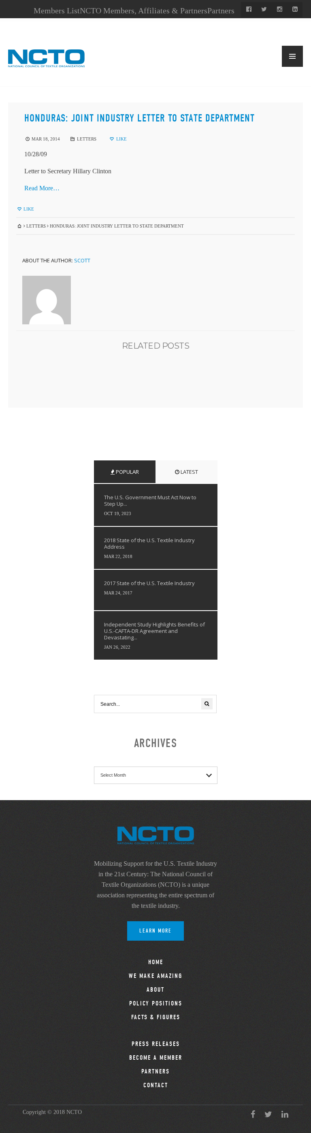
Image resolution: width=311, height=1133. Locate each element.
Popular (127, 471)
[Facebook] (248, 9)
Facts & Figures (155, 1017)
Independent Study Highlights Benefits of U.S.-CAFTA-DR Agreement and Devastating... (154, 631)
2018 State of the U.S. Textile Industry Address (149, 543)
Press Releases (156, 1044)
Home (155, 962)
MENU (292, 56)
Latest (188, 471)
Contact (155, 1085)
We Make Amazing (155, 976)
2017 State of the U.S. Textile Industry (149, 583)
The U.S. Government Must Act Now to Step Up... (150, 500)
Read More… (42, 188)
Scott (82, 260)
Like (121, 138)
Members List (57, 10)
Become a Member (155, 1057)
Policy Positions (155, 1003)
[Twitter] (264, 9)
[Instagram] (279, 9)
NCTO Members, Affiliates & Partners (143, 10)
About (155, 989)
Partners (220, 10)
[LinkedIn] (294, 9)
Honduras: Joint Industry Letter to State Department (139, 118)
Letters (86, 138)
